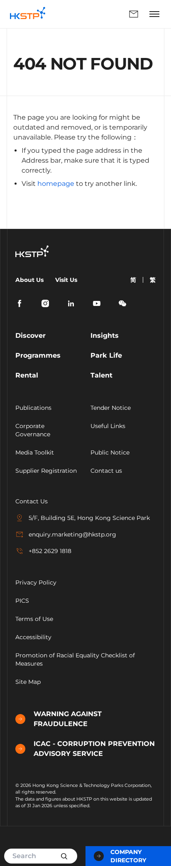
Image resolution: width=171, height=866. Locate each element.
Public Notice (109, 452)
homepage (55, 184)
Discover (30, 335)
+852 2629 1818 (50, 551)
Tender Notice (110, 407)
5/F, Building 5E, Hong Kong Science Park (89, 518)
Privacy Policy (35, 582)
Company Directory (128, 856)
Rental (26, 375)
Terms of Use (34, 619)
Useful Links (107, 426)
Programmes (38, 355)
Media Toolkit (34, 452)
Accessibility (33, 637)
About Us (29, 280)
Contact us (106, 470)
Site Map (28, 682)
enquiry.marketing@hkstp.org (72, 534)
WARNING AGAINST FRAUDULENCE (68, 719)
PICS (22, 600)
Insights (104, 335)
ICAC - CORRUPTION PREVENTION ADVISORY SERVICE (94, 749)
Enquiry (99, 14)
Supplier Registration (46, 470)
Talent (101, 375)
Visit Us (66, 280)
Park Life (106, 355)
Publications (33, 407)
